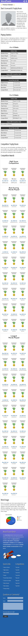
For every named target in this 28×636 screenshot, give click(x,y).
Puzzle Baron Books (8, 577)
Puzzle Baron (7, 535)
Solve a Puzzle (7, 567)
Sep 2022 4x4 (14, 236)
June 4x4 (18, 572)
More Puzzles (6, 583)
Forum (5, 575)
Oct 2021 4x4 (23, 283)
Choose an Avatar (7, 580)
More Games (6, 585)
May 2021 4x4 (14, 298)
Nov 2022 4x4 (14, 180)
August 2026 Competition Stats (14, 74)
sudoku (19, 542)
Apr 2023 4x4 (14, 205)
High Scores (6, 570)
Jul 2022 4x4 (5, 252)
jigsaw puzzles (16, 538)
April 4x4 (17, 583)
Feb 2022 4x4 (14, 267)
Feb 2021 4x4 (5, 477)
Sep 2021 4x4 (5, 298)
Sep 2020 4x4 (23, 314)
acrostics (5, 540)
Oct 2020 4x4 (14, 314)
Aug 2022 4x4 (23, 180)
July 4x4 (17, 567)
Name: (4, 598)
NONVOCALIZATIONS (16, 68)
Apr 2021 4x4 (23, 298)
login (24, 1)
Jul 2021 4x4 (14, 446)
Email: (4, 601)
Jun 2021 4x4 (23, 446)
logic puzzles (10, 540)
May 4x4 (17, 577)
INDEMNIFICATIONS (15, 70)
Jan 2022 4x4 (23, 267)
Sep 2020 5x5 (23, 329)
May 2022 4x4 (23, 252)
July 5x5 (17, 570)
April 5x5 (17, 585)
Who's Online (6, 572)
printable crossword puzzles (13, 546)
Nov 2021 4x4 (14, 283)
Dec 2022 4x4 (5, 180)
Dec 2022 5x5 (5, 329)
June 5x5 (18, 575)
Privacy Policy (6, 588)
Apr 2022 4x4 (5, 267)
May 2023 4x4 (5, 205)
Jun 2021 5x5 (14, 329)
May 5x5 (17, 580)
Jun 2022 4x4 (14, 252)
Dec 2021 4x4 (5, 283)
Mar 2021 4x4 (5, 314)
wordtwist (12, 542)
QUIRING (15, 115)
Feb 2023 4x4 (23, 205)
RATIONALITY (16, 118)
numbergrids (5, 542)
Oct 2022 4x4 (5, 236)
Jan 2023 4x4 (5, 220)
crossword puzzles (7, 544)
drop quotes (16, 540)
